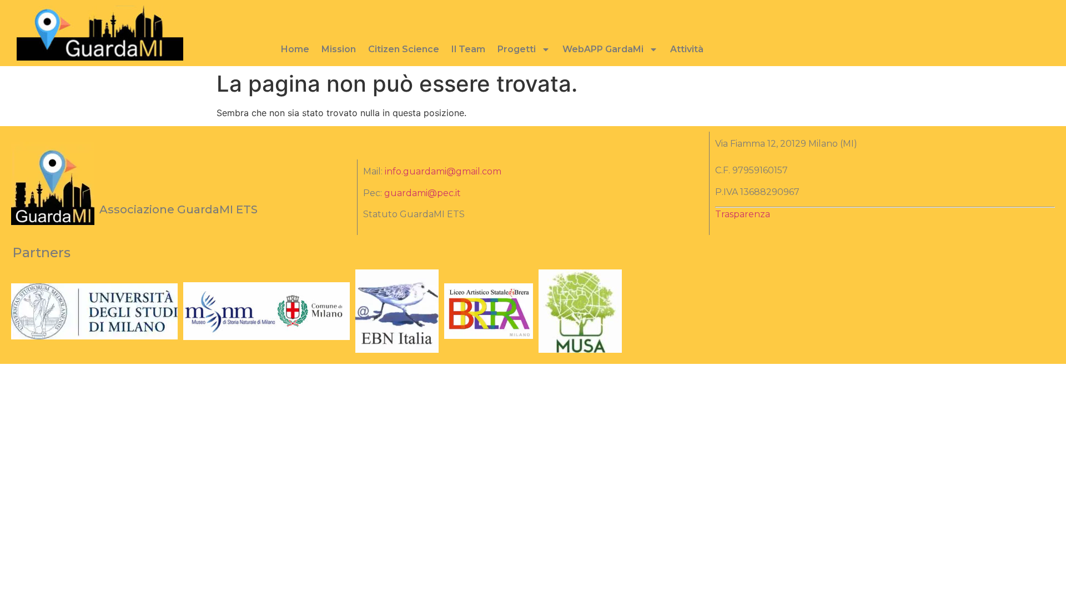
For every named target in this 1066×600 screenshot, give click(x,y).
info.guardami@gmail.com (443, 171)
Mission (338, 49)
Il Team (468, 49)
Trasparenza (742, 214)
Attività (686, 49)
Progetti (516, 49)
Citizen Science (403, 49)
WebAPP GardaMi (602, 49)
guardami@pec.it (422, 193)
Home (295, 49)
